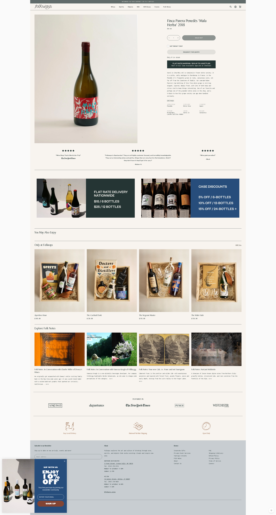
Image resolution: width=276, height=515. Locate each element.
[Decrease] (169, 37)
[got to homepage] (43, 6)
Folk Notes (177, 458)
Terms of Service (215, 461)
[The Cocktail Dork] (112, 280)
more (47, 384)
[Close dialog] (64, 461)
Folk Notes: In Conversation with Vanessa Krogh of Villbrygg (111, 369)
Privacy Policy (214, 458)
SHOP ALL (238, 245)
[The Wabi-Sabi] (216, 280)
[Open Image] (85, 79)
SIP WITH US (51, 467)
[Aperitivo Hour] (59, 280)
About (176, 461)
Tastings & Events (180, 456)
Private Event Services (182, 453)
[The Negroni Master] (164, 280)
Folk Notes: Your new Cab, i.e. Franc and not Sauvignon (161, 369)
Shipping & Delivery (216, 453)
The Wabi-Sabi (197, 315)
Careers (211, 463)
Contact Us (177, 463)
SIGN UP (51, 503)
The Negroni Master (147, 315)
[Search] (230, 6)
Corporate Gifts (179, 450)
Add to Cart (59, 309)
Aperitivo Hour (40, 315)
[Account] (235, 6)
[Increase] (178, 37)
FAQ (210, 450)
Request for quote (191, 52)
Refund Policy (214, 456)
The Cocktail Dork (94, 315)
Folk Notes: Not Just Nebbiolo (203, 369)
